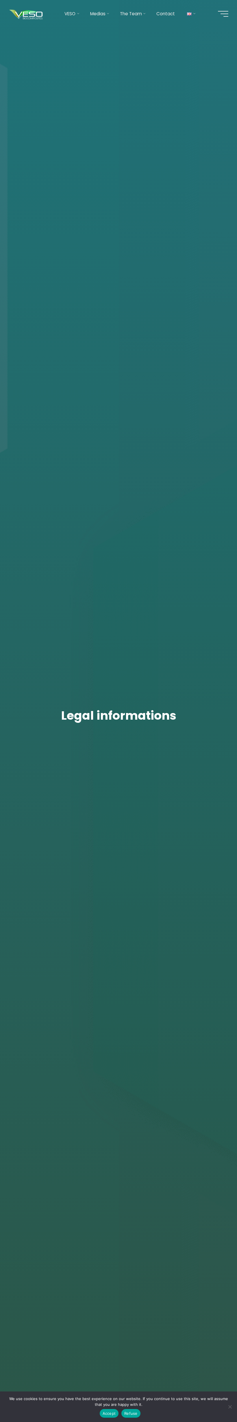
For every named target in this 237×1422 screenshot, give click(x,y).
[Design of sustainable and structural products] (27, 14)
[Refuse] (230, 1407)
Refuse (131, 1413)
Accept (109, 1413)
